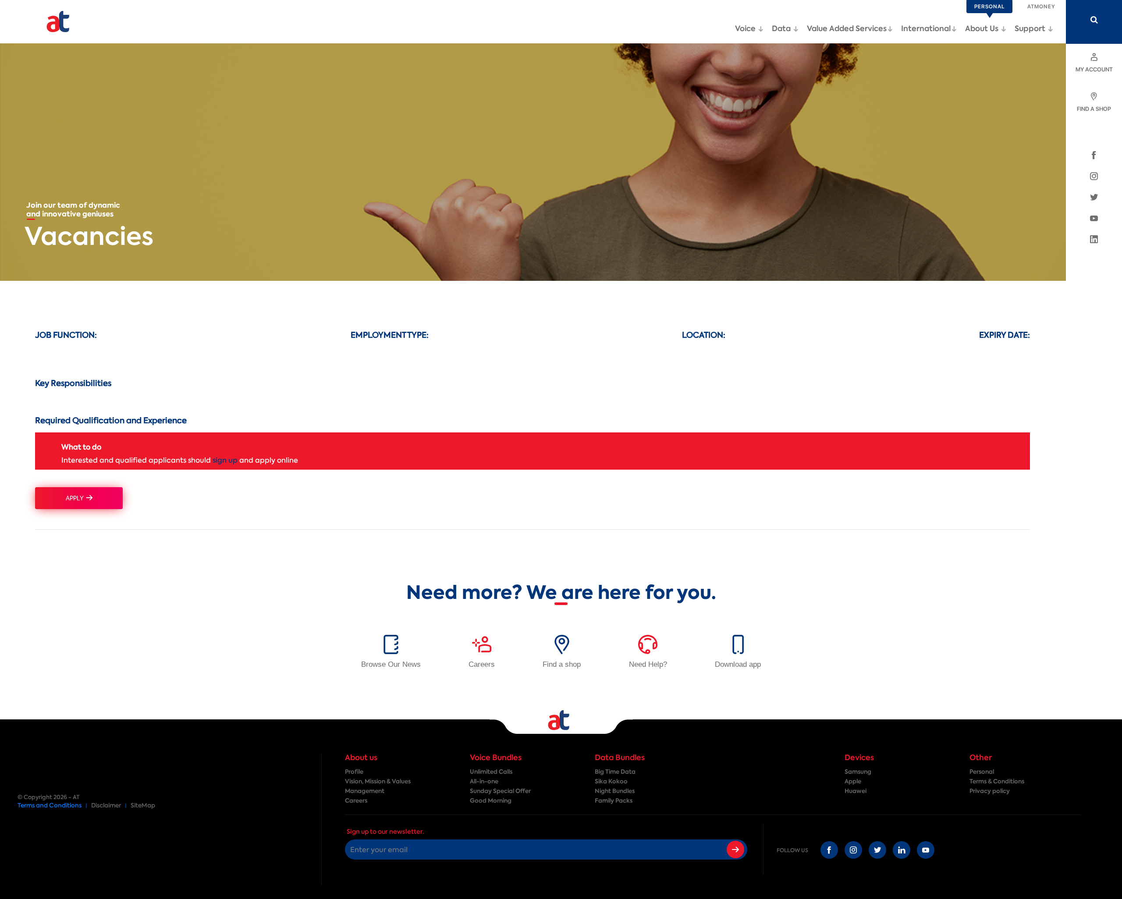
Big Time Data (615, 772)
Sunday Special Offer (500, 791)
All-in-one (484, 781)
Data (782, 28)
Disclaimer (106, 805)
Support (1031, 28)
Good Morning (490, 800)
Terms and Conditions (50, 805)
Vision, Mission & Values (378, 781)
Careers (356, 800)
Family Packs (613, 800)
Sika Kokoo (611, 781)
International (926, 28)
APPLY (76, 498)
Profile (354, 772)
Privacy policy (989, 791)
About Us (982, 28)
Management (364, 791)
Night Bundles (615, 791)
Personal (981, 772)
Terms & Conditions (996, 781)
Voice (746, 28)
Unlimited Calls (491, 772)
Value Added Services (847, 28)
